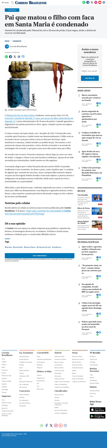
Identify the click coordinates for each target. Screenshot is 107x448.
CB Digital (5, 405)
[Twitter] (91, 3)
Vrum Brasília (94, 365)
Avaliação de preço (77, 368)
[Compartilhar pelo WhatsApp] (97, 106)
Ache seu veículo (77, 356)
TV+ (38, 386)
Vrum (75, 353)
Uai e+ (92, 396)
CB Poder (92, 362)
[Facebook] (87, 3)
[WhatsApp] (83, 3)
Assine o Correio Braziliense (6, 414)
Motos (74, 373)
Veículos (57, 400)
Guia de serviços (59, 370)
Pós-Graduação (24, 384)
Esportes (4, 378)
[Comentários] (23, 58)
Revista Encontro (94, 369)
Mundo (4, 373)
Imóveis (57, 397)
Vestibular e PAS (24, 376)
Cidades (4, 362)
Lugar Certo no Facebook (62, 381)
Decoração (58, 376)
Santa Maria (30, 247)
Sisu (20, 379)
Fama (38, 356)
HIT (38, 383)
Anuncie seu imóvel (60, 359)
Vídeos (74, 370)
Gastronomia (41, 362)
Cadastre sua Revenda (79, 381)
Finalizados (22, 406)
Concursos (24, 391)
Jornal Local (93, 359)
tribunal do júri (44, 247)
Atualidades (93, 380)
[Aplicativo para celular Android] (97, 416)
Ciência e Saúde (6, 381)
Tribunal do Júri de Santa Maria (21, 115)
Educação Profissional (25, 381)
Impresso (6, 396)
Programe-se (41, 378)
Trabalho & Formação (25, 362)
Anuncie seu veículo (78, 359)
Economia (5, 370)
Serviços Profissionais (61, 410)
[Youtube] (99, 3)
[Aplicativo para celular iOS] (97, 409)
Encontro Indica (94, 383)
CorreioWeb (43, 353)
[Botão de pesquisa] (11, 2)
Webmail (39, 368)
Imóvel (58, 353)
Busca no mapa (59, 362)
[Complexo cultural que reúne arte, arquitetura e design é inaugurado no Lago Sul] (97, 198)
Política (4, 364)
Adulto (57, 407)
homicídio (18, 247)
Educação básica (24, 356)
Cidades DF (17, 41)
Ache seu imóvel (59, 356)
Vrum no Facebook (77, 376)
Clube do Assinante (7, 411)
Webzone (40, 365)
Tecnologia (5, 389)
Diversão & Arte (6, 375)
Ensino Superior (24, 359)
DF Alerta (93, 356)
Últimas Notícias (24, 370)
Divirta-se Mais (44, 371)
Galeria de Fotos (59, 379)
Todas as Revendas (77, 379)
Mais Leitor (40, 389)
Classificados (61, 391)
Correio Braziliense (7, 354)
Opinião (4, 384)
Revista (92, 377)
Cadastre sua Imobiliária (62, 387)
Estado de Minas (95, 390)
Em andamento (23, 400)
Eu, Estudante (26, 353)
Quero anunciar (59, 394)
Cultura (21, 373)
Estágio (21, 365)
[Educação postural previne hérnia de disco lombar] (97, 224)
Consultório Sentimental (44, 359)
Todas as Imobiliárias (61, 384)
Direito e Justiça (6, 403)
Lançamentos (59, 365)
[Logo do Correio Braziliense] (31, 3)
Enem (21, 368)
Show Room (58, 373)
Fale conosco (23, 387)
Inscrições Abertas (24, 403)
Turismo (4, 392)
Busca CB (4, 408)
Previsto (21, 397)
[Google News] (103, 3)
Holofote (4, 387)
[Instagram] (95, 3)
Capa (3, 359)
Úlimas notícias (59, 368)
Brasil (3, 367)
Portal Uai (93, 393)
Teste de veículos (77, 365)
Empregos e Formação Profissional (61, 404)
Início (7, 41)
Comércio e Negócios (61, 413)
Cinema (39, 375)
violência (57, 247)
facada (9, 247)
